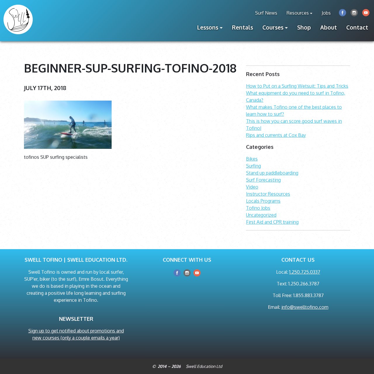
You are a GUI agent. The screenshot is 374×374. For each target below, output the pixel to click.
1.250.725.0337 (304, 272)
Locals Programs (263, 201)
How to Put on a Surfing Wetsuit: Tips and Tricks (297, 86)
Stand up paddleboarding (272, 173)
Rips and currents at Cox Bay (276, 135)
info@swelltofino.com (304, 307)
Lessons (207, 27)
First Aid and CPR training (272, 222)
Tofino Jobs (258, 208)
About (328, 27)
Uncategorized (261, 215)
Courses (272, 27)
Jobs (326, 13)
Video (252, 187)
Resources (298, 13)
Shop (304, 27)
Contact (357, 27)
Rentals (242, 27)
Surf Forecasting (263, 180)
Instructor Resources (268, 194)
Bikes (252, 159)
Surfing (253, 166)
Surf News (266, 13)
